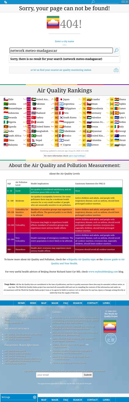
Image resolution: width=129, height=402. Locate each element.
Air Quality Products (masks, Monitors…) (23, 358)
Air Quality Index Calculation (18, 353)
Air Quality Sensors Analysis (17, 339)
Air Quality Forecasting (15, 355)
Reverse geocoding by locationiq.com (69, 362)
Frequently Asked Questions (22, 345)
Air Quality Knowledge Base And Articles (23, 334)
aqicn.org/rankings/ (76, 156)
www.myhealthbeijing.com (103, 271)
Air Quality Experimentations (18, 336)
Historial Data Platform (15, 363)
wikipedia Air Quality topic (81, 259)
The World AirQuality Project (111, 314)
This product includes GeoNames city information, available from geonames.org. (75, 333)
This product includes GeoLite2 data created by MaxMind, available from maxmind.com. (74, 327)
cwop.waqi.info (60, 347)
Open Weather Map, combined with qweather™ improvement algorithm (74, 339)
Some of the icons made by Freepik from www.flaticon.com (71, 357)
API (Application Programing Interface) (22, 360)
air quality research (17, 328)
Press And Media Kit (14, 322)
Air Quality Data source (15, 350)
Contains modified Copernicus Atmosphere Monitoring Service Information (72, 351)
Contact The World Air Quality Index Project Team (24, 318)
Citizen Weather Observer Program (68, 344)
